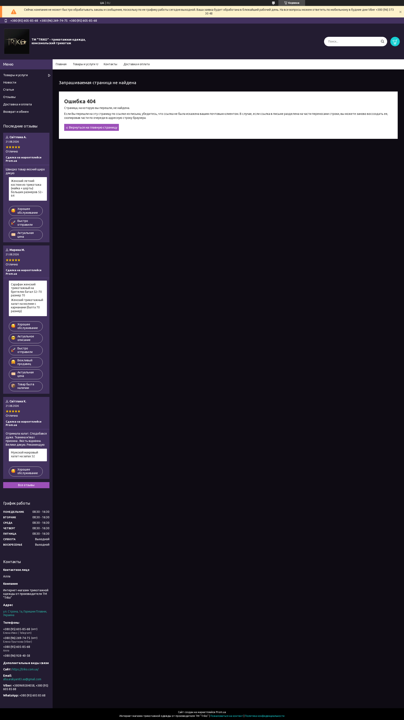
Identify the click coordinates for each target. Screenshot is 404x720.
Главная (61, 64)
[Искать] (382, 41)
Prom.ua (221, 712)
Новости (9, 82)
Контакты (110, 64)
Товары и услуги (84, 64)
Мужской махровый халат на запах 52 (24, 454)
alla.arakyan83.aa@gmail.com (22, 679)
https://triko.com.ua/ (25, 669)
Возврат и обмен (16, 111)
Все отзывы (26, 485)
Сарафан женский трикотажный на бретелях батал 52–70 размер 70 (26, 290)
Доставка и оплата (137, 64)
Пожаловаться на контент (226, 716)
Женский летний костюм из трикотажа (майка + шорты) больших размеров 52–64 (27, 188)
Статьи (8, 89)
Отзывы (9, 97)
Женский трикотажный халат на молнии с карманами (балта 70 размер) (27, 305)
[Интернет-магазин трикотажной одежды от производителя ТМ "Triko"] (16, 41)
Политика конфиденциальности (264, 716)
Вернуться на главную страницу (93, 127)
